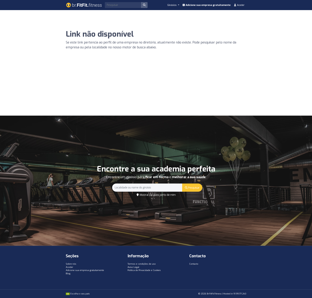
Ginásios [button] (172, 5)
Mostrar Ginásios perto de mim (157, 195)
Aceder (240, 5)
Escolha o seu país (80, 293)
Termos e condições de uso (142, 264)
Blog (68, 273)
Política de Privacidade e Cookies (144, 270)
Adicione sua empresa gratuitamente (208, 5)
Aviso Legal (133, 267)
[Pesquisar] (144, 5)
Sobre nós (71, 264)
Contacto (193, 264)
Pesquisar (194, 187)
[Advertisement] (156, 91)
